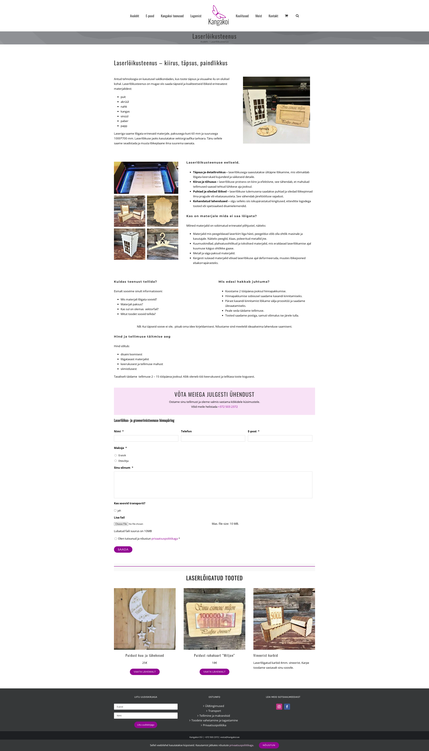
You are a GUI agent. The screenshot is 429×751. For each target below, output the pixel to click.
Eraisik (122, 455)
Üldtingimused (214, 706)
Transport (214, 711)
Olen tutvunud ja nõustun (149, 538)
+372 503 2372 (228, 407)
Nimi (119, 431)
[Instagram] (279, 707)
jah (119, 510)
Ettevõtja (123, 460)
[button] (283, 15)
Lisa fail (119, 517)
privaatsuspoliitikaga (164, 538)
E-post (253, 431)
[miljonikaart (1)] (214, 589)
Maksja (120, 448)
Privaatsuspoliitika (214, 725)
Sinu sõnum (123, 467)
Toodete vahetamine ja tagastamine (214, 720)
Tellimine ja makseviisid (214, 716)
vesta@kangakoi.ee (229, 737)
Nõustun (269, 745)
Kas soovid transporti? (129, 503)
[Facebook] (287, 707)
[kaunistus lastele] (145, 589)
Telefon (186, 431)
